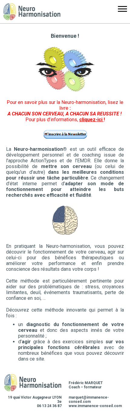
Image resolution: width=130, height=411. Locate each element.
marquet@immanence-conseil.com (89, 399)
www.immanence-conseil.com (95, 406)
